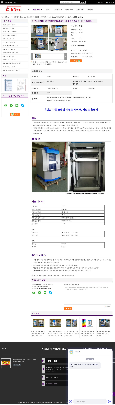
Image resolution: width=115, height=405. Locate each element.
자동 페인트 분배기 (8, 49)
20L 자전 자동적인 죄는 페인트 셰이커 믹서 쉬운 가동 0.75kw (71, 334)
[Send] (109, 401)
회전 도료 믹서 (7, 39)
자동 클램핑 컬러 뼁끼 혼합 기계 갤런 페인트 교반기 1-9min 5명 (87, 334)
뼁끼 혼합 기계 (7, 28)
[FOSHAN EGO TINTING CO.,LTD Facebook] (55, 360)
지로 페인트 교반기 (41, 275)
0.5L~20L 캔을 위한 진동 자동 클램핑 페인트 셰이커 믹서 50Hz (38, 334)
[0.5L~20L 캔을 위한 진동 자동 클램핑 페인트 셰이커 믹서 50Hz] (39, 323)
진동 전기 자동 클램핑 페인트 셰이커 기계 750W (103, 334)
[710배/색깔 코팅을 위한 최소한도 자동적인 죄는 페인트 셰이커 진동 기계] (55, 323)
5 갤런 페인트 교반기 (54, 275)
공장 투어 (69, 9)
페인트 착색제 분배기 (9, 46)
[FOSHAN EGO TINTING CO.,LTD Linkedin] (49, 360)
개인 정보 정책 (22, 403)
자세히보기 (17, 365)
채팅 (75, 61)
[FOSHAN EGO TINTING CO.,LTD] (13, 9)
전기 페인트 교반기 (8, 42)
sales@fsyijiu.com (10, 2)
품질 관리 (80, 9)
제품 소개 (37, 9)
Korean (110, 2)
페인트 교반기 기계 (8, 32)
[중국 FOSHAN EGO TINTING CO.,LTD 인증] (8, 85)
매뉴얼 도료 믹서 (8, 59)
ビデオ (48, 9)
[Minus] (109, 351)
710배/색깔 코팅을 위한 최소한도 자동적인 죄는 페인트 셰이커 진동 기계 (55, 334)
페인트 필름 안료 (8, 66)
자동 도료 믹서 (7, 56)
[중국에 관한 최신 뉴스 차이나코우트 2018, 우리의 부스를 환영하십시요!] (5, 363)
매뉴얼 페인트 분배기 (9, 52)
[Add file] (70, 401)
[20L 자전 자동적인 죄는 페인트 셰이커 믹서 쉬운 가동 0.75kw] (71, 323)
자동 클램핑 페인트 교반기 (20, 17)
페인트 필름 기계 (8, 25)
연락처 (90, 9)
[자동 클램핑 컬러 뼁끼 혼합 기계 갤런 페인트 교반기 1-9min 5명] (88, 323)
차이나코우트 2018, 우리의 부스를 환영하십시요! (24, 360)
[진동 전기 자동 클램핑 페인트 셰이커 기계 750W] (104, 323)
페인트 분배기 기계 (8, 35)
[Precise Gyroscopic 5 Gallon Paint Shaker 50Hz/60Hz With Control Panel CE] (49, 38)
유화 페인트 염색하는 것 (10, 70)
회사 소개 (58, 9)
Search (82, 2)
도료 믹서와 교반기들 (67, 275)
